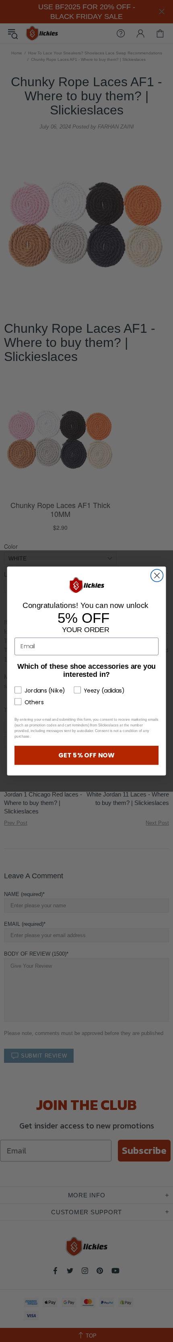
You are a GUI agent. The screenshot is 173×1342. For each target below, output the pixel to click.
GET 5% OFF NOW (86, 755)
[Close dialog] (157, 575)
